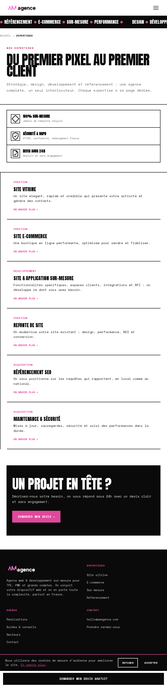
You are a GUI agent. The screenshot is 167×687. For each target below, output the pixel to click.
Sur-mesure (95, 590)
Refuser (128, 663)
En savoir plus (33, 665)
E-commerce (95, 582)
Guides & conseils (21, 627)
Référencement (98, 597)
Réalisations (17, 619)
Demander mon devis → (36, 516)
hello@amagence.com (102, 619)
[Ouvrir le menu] (155, 7)
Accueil (5, 35)
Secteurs (13, 634)
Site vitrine (97, 575)
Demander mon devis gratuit (83, 679)
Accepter (150, 663)
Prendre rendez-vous (103, 627)
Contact (13, 642)
